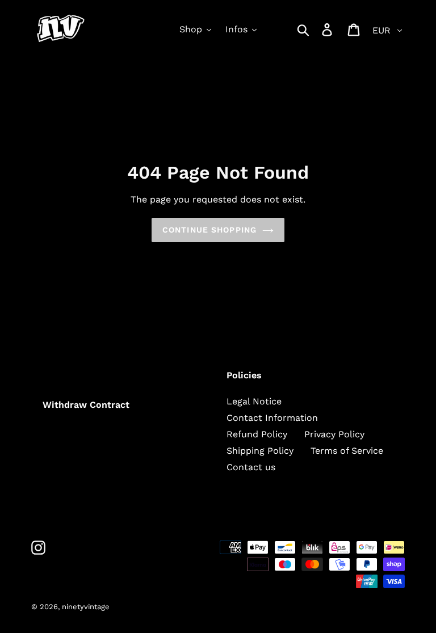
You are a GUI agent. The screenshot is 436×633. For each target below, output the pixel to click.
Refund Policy (257, 434)
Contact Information (272, 417)
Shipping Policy (260, 450)
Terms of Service (347, 450)
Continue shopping (209, 229)
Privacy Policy (334, 434)
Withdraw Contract (86, 404)
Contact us (251, 467)
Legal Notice (254, 401)
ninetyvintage (86, 606)
